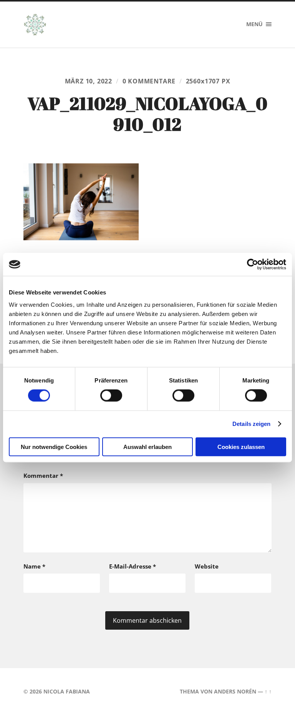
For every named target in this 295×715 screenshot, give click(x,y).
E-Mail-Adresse (132, 566)
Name (34, 566)
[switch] (111, 395)
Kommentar (43, 475)
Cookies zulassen (241, 446)
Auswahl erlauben (147, 446)
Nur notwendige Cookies (54, 446)
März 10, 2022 (89, 81)
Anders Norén (235, 691)
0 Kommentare (149, 81)
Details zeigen (251, 424)
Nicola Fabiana (66, 691)
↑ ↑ (268, 691)
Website (207, 566)
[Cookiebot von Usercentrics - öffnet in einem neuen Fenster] (252, 264)
